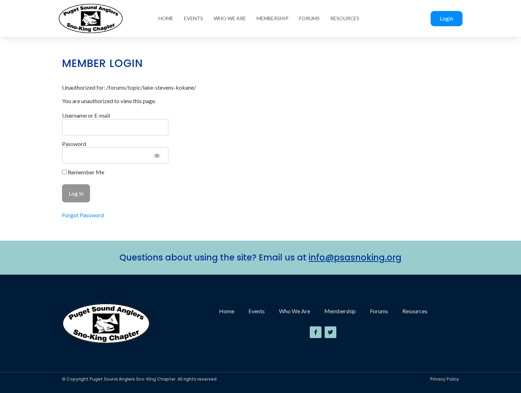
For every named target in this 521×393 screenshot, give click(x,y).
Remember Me (85, 172)
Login (446, 18)
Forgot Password (83, 215)
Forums (309, 18)
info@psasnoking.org (355, 257)
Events (193, 18)
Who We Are (230, 18)
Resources (344, 18)
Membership (272, 18)
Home (165, 18)
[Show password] (156, 155)
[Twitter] (330, 332)
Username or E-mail (86, 115)
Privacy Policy (444, 379)
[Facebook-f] (315, 332)
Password (74, 143)
